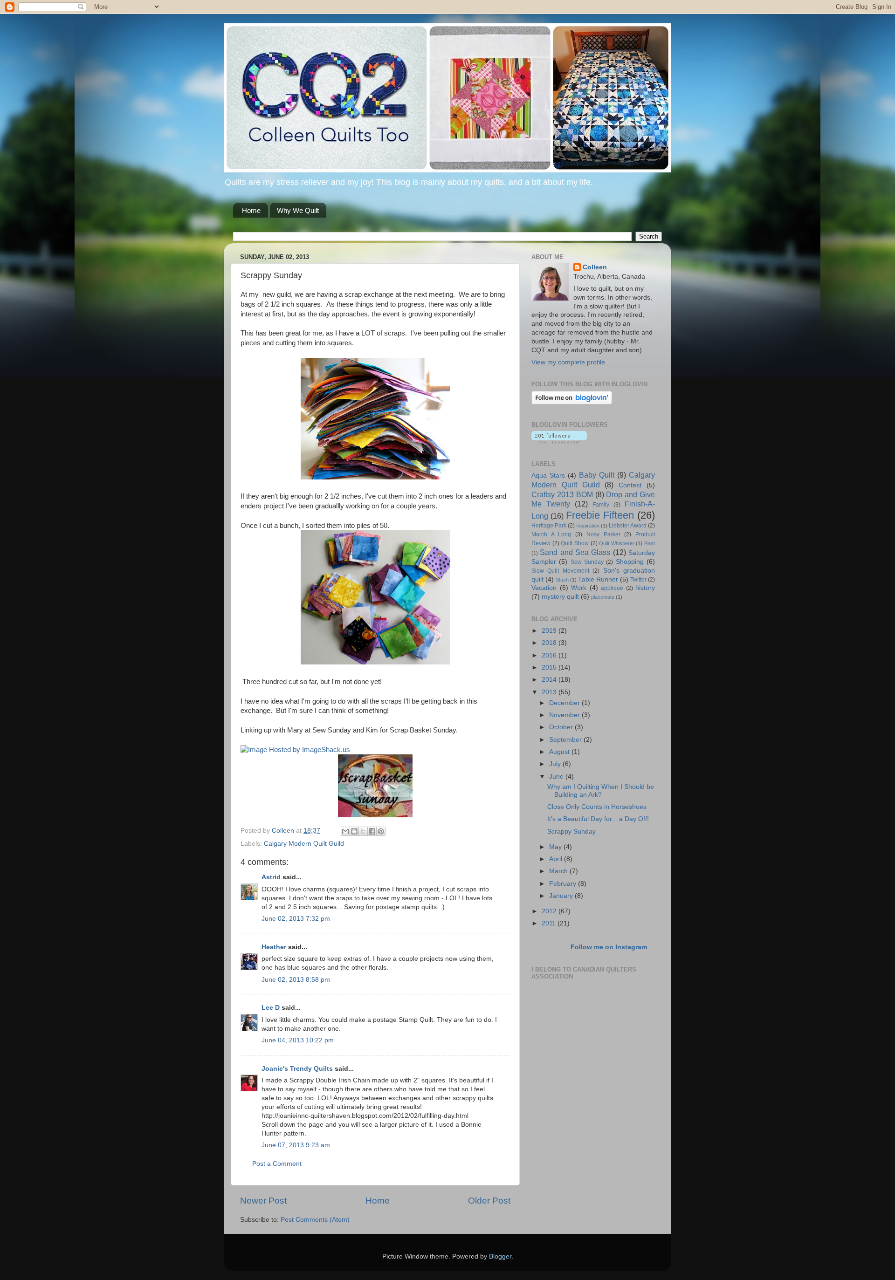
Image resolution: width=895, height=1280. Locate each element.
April (556, 859)
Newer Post (263, 1200)
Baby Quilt (596, 475)
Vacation (544, 587)
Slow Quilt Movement (560, 571)
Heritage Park (548, 525)
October (562, 727)
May (556, 846)
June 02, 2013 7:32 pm (296, 918)
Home (251, 210)
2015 (550, 667)
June (557, 776)
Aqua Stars (548, 475)
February (563, 883)
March (559, 871)
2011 (550, 923)
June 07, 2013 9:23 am (296, 1145)
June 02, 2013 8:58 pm (296, 979)
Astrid (271, 877)
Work (578, 587)
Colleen (595, 267)
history (645, 587)
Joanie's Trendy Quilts (297, 1068)
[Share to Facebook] (372, 831)
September (566, 739)
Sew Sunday (587, 562)
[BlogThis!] (354, 831)
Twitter (638, 579)
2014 (550, 679)
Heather (274, 947)
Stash (562, 579)
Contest (630, 485)
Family (600, 504)
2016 (550, 655)
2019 (550, 630)
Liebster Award (628, 525)
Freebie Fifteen (600, 515)
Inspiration (587, 525)
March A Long (551, 534)
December (565, 702)
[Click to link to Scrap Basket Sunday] (375, 815)
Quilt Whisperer (616, 543)
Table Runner (598, 579)
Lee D (271, 1007)
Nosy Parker (603, 534)
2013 (550, 692)
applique (612, 588)
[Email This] (345, 831)
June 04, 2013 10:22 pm (298, 1040)
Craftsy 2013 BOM (562, 494)
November (565, 715)
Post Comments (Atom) (315, 1219)
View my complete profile (568, 362)
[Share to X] (363, 831)
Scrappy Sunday (571, 831)
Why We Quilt (298, 210)
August (560, 751)
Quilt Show (575, 543)
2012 (550, 911)
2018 (550, 642)
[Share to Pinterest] (381, 831)
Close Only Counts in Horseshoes (597, 806)
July (556, 763)
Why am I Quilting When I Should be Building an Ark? (600, 790)
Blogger (500, 1256)
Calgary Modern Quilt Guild (304, 843)
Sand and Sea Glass (575, 552)
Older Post (489, 1200)
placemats (602, 597)
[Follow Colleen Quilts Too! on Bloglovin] (571, 402)
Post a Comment (277, 1163)
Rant (649, 543)
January (562, 895)
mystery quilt (560, 596)
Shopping (630, 561)
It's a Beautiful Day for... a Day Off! (598, 818)
